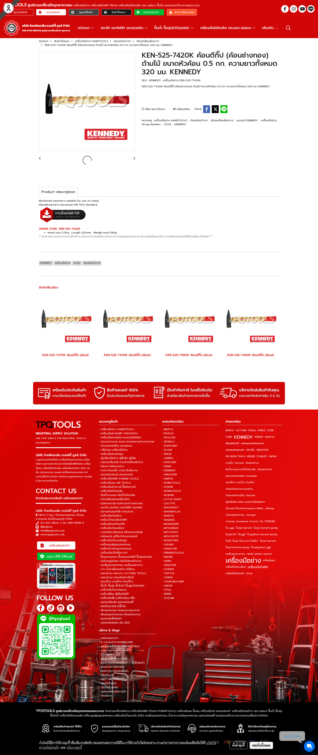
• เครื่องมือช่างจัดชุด (111, 454)
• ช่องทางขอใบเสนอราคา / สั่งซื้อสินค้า (122, 663)
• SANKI (166, 561)
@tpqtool (46, 527)
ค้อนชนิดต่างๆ (200, 120)
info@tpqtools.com (52, 531)
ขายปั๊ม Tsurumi (235, 463)
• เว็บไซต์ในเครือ (108, 687)
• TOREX (167, 577)
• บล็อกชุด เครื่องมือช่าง (113, 450)
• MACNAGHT (170, 507)
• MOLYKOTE (170, 536)
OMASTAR (262, 450)
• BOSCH (167, 433)
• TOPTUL (168, 573)
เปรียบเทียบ (183, 109)
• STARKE (168, 569)
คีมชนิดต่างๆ (252, 463)
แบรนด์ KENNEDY (248, 120)
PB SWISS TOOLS (235, 456)
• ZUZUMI (168, 598)
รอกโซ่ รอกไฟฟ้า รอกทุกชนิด (123, 28)
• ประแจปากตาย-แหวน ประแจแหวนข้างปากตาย (126, 442)
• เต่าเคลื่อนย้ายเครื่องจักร (114, 499)
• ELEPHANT (170, 446)
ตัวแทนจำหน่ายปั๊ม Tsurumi (240, 495)
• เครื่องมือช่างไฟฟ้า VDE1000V (118, 433)
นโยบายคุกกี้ (74, 747)
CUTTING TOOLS (246, 430)
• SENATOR (169, 565)
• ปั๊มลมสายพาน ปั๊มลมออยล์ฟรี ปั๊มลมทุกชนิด (125, 557)
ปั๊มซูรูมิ (242, 534)
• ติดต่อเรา (105, 696)
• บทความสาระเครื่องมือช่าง (115, 650)
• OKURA (167, 544)
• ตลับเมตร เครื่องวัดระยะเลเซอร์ (118, 536)
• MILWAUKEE (170, 524)
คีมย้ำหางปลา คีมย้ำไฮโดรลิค (241, 469)
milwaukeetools (235, 450)
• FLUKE (167, 450)
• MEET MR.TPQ (109, 679)
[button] (288, 28)
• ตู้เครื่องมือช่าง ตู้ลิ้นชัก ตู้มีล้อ (117, 458)
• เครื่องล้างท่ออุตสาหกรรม (115, 549)
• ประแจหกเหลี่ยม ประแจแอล (115, 446)
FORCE (261, 430)
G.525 (168, 124)
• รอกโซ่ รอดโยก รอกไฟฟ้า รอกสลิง (120, 507)
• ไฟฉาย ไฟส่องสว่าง (111, 466)
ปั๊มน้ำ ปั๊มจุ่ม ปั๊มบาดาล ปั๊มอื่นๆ (242, 541)
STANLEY (262, 456)
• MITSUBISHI (170, 528)
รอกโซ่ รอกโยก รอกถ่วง (259, 554)
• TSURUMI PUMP (173, 581)
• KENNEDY (169, 470)
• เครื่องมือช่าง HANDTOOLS (116, 429)
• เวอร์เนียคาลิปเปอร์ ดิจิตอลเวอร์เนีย (121, 532)
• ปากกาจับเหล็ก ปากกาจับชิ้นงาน (118, 470)
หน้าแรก (84, 28)
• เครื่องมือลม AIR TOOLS (115, 483)
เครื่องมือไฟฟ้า (258, 567)
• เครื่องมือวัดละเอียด (111, 528)
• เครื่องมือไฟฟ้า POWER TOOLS (119, 479)
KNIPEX (259, 437)
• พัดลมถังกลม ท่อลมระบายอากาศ (119, 610)
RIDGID (251, 456)
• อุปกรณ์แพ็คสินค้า (110, 619)
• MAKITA (168, 516)
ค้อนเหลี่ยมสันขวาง (222, 120)
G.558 (270, 430)
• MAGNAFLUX (171, 512)
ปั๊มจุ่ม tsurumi (244, 528)
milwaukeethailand (252, 443)
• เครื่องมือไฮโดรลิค (111, 491)
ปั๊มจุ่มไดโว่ (231, 534)
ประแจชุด (251, 515)
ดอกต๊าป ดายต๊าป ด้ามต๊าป (240, 482)
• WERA (167, 594)
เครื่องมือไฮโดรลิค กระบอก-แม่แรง (226, 28)
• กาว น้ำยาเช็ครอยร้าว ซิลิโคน (117, 569)
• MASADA (168, 520)
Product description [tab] (58, 191)
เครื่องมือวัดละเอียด (236, 567)
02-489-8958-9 (73, 523)
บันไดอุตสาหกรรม (235, 515)
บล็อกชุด (269, 508)
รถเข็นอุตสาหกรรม (235, 554)
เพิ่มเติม (268, 28)
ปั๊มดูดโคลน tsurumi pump (262, 534)
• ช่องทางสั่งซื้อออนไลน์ (113, 659)
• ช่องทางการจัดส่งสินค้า (113, 671)
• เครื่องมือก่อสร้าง (110, 516)
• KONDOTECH (171, 491)
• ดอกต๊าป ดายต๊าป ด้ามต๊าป (116, 581)
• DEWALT (168, 442)
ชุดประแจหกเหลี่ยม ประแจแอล (241, 476)
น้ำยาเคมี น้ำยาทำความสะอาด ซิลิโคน (244, 508)
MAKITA (270, 437)
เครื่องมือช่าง (269, 120)
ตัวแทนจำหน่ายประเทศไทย (239, 489)
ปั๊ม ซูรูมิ (230, 528)
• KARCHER (169, 462)
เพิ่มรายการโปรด (154, 109)
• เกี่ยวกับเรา (106, 675)
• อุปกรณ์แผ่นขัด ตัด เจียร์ (114, 623)
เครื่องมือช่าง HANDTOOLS (171, 120)
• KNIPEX (167, 479)
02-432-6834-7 (50, 523)
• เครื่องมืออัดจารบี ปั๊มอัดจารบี (117, 487)
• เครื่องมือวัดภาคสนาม (113, 590)
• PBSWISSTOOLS (173, 553)
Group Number (152, 124)
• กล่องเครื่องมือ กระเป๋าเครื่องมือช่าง (121, 462)
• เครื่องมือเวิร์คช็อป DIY (113, 553)
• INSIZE (167, 454)
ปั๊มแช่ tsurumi (268, 541)
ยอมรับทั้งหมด (261, 745)
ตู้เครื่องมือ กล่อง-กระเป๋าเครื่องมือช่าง (245, 502)
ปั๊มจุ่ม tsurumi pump (266, 528)
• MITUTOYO (170, 532)
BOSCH (230, 430)
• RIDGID (167, 557)
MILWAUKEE (232, 443)
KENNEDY (180, 124)
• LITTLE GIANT (171, 499)
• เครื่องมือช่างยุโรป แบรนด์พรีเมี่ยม (120, 437)
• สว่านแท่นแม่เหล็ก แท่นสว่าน (116, 512)
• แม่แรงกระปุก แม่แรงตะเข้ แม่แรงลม (121, 503)
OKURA (250, 450)
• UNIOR (167, 586)
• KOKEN (167, 487)
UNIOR (272, 456)
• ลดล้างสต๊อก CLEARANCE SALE (119, 646)
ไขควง (249, 573)
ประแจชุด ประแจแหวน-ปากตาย (242, 521)
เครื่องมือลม (269, 560)
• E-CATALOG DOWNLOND (116, 642)
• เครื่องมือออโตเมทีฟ (112, 524)
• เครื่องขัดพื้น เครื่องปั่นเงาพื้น (117, 598)
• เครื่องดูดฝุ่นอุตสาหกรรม (115, 544)
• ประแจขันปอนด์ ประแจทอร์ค (116, 474)
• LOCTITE (168, 503)
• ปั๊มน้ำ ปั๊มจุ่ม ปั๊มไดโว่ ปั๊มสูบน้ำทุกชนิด (121, 586)
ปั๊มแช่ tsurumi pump (237, 547)
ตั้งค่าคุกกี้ (238, 745)
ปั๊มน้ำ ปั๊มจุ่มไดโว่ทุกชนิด (172, 28)
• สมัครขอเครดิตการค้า (112, 691)
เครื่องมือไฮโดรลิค (235, 573)
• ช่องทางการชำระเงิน (112, 667)
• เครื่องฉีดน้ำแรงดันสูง (113, 540)
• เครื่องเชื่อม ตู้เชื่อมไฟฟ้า (114, 594)
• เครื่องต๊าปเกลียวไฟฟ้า (113, 520)
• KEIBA (166, 466)
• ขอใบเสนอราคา (109, 638)
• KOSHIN (168, 495)
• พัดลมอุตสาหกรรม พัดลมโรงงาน (119, 614)
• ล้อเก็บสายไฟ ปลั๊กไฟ (112, 606)
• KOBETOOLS (171, 483)
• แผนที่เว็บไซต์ (107, 683)
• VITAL (167, 590)
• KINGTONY (169, 474)
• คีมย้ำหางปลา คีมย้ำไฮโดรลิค (117, 495)
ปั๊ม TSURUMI (267, 521)
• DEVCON (168, 437)
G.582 (229, 437)
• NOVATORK (170, 540)
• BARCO (167, 429)
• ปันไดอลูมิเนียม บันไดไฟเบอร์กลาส (120, 561)
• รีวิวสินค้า (105, 654)
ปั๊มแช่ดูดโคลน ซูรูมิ (261, 547)
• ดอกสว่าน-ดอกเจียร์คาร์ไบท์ (116, 577)
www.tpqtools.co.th (52, 534)
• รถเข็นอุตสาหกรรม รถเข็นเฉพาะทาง (121, 565)
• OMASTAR (169, 549)
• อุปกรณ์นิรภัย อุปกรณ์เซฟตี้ (116, 602)
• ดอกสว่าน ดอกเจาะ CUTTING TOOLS (122, 573)
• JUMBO (167, 458)
